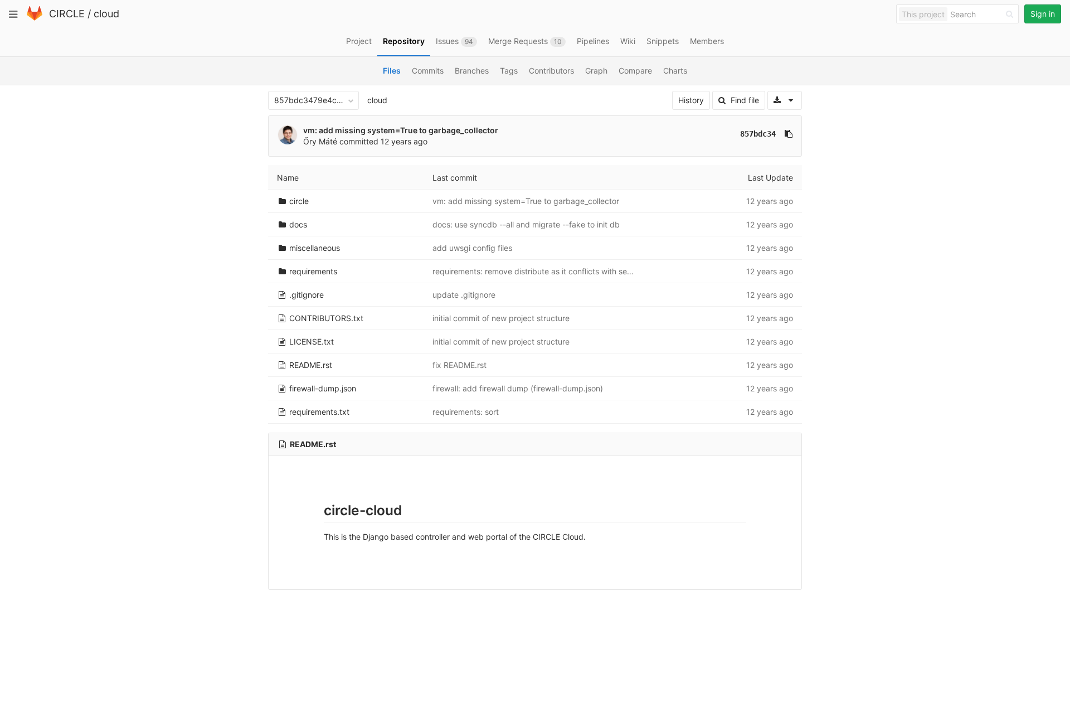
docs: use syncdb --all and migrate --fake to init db (526, 224)
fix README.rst (459, 365)
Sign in (1042, 13)
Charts (675, 70)
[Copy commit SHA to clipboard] (788, 133)
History (691, 100)
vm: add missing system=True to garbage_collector (400, 130)
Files (392, 70)
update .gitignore (463, 294)
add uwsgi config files (472, 248)
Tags (509, 70)
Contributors (551, 70)
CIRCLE (67, 14)
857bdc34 (758, 133)
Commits (428, 70)
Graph (596, 70)
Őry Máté (320, 141)
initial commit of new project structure (501, 318)
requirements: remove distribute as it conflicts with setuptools (544, 271)
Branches (472, 70)
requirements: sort (465, 411)
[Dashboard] (34, 18)
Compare (635, 70)
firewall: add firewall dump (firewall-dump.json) (517, 388)
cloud (106, 14)
